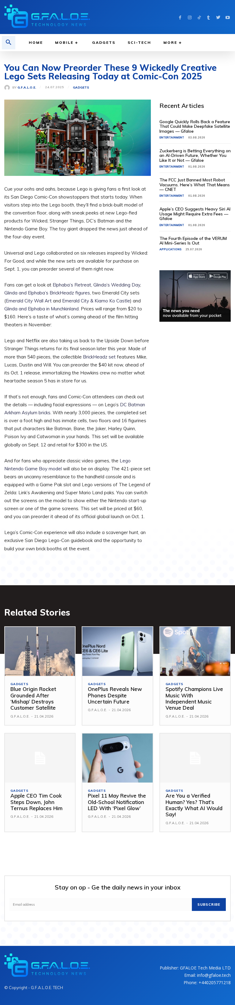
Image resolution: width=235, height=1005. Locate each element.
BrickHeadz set (99, 357)
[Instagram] (189, 17)
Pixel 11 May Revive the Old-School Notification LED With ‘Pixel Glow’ (117, 801)
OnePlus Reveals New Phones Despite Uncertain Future (115, 695)
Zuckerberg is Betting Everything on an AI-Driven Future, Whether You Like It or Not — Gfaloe (195, 155)
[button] (8, 42)
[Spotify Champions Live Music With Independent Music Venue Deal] (195, 651)
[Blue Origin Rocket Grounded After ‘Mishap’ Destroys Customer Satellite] (40, 651)
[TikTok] (199, 17)
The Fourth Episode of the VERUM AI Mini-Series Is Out (193, 241)
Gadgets (81, 87)
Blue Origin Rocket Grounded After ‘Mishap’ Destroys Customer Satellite (33, 698)
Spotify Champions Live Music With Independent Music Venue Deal (194, 698)
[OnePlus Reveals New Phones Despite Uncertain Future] (117, 651)
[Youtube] (227, 17)
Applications (170, 249)
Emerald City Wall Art (29, 301)
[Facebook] (180, 17)
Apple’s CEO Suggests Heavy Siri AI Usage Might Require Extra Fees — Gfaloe (194, 213)
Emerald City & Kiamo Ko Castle (96, 301)
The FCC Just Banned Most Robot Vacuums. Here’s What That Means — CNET (194, 184)
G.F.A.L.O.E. (26, 87)
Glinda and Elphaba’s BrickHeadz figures (47, 293)
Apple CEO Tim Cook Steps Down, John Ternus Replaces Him (36, 801)
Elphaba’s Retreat (72, 285)
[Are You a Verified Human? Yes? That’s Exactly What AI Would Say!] (195, 758)
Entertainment (171, 137)
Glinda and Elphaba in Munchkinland (41, 309)
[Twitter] (218, 17)
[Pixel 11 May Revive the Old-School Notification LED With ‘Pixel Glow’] (117, 758)
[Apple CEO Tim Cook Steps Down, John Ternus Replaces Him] (40, 758)
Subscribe (208, 904)
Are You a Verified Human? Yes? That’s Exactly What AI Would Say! (194, 804)
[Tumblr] (208, 17)
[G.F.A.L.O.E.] (8, 87)
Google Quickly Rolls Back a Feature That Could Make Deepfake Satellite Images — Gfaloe (194, 126)
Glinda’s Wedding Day (116, 285)
